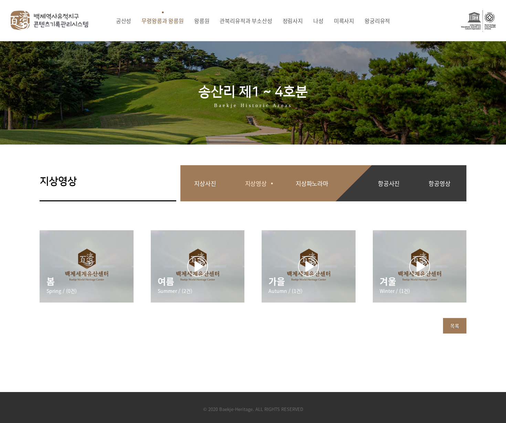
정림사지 (293, 21)
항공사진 (389, 183)
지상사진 (205, 183)
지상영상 (256, 183)
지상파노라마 (312, 183)
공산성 (123, 21)
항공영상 (439, 183)
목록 (454, 325)
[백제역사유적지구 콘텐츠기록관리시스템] (49, 20)
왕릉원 (202, 21)
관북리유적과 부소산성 (246, 21)
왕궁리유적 (377, 21)
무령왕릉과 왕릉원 (162, 21)
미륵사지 (344, 21)
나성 (318, 21)
